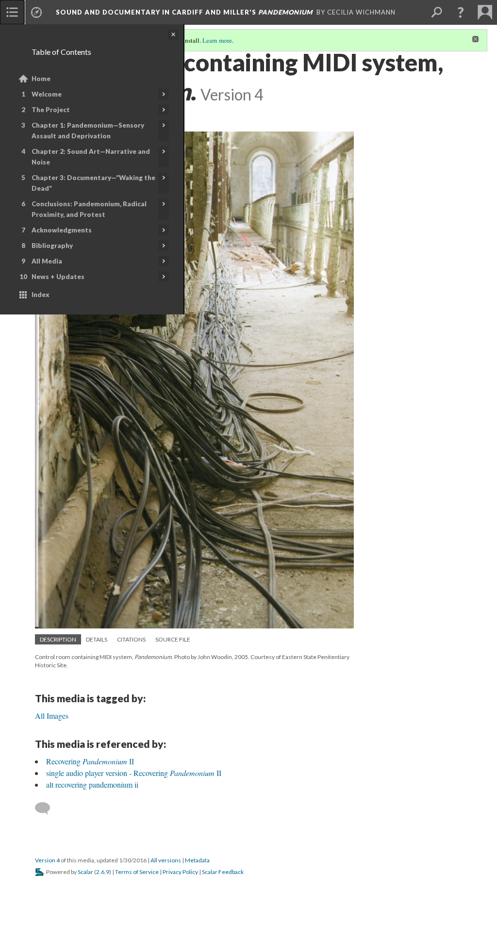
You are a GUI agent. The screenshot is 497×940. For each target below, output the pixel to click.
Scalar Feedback (223, 871)
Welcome (47, 94)
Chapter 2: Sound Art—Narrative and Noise (91, 157)
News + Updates (58, 276)
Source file (172, 639)
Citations (131, 639)
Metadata (197, 860)
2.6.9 (102, 871)
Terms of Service (137, 871)
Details (96, 639)
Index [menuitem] (41, 294)
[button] (460, 12)
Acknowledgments (62, 230)
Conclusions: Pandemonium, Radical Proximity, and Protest (89, 209)
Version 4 (47, 860)
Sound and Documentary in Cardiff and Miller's (184, 12)
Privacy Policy (180, 871)
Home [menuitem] (41, 78)
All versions (165, 860)
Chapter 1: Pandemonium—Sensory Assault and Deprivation (88, 130)
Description (58, 639)
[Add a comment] (47, 808)
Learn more (217, 40)
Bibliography (52, 245)
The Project (51, 110)
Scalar (85, 871)
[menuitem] (12, 12)
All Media (47, 261)
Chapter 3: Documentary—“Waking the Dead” (93, 183)
